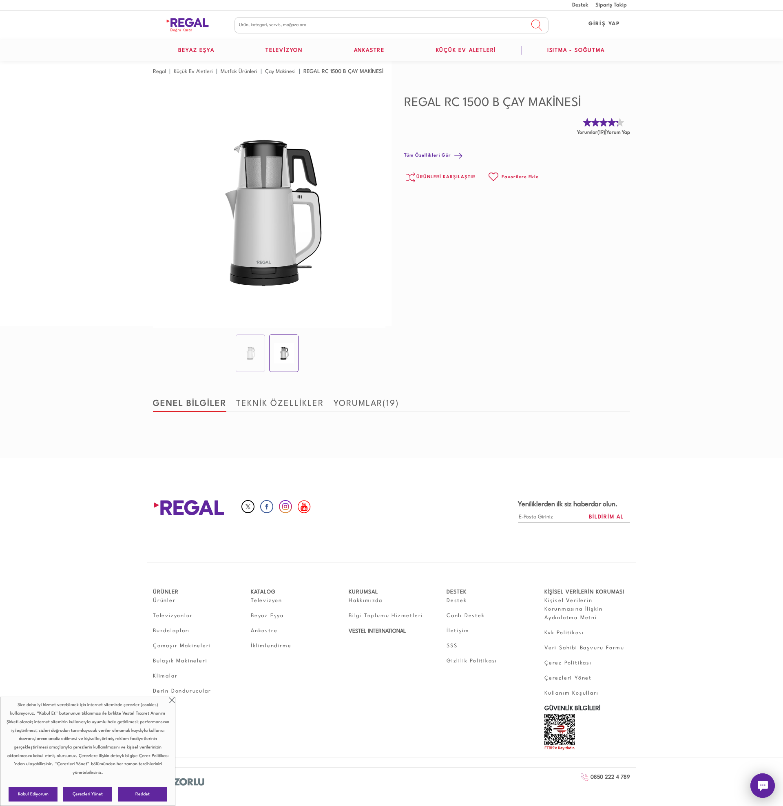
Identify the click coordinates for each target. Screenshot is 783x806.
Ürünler (164, 600)
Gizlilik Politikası (472, 661)
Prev (163, 211)
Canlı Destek (466, 615)
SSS (452, 646)
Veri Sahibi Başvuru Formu (584, 648)
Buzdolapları (171, 630)
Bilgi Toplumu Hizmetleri (386, 615)
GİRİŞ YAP (604, 24)
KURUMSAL (363, 592)
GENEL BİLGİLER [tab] (189, 404)
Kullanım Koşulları (571, 693)
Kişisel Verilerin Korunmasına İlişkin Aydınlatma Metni (573, 609)
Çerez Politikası (153, 756)
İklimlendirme (271, 646)
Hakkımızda (366, 600)
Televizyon (266, 600)
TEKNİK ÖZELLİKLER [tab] (280, 404)
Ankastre (264, 630)
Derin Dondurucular (182, 691)
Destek (580, 5)
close (172, 700)
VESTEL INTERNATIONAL (377, 631)
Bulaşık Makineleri (180, 661)
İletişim (458, 630)
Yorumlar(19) (591, 132)
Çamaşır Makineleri (182, 646)
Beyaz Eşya (267, 615)
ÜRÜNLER (166, 592)
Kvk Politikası (564, 633)
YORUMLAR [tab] (366, 404)
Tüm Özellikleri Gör (427, 155)
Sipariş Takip (611, 5)
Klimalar (165, 676)
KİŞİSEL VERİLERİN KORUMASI (584, 592)
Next (374, 211)
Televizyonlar (172, 615)
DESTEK (457, 592)
